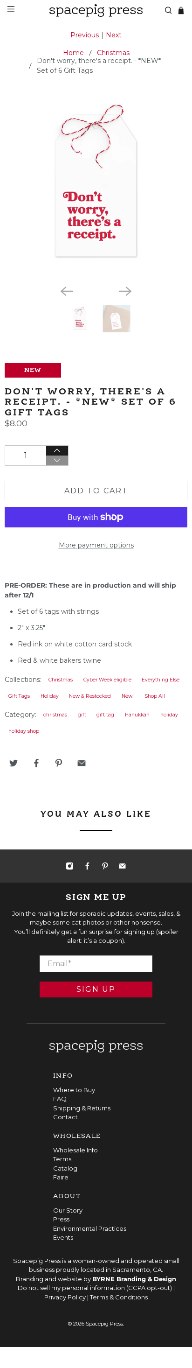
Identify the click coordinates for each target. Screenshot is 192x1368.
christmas (55, 715)
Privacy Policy (65, 1297)
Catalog (65, 1168)
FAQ (60, 1098)
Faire (61, 1177)
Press (61, 1219)
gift (82, 715)
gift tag (105, 715)
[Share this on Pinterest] (59, 763)
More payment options (96, 545)
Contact (65, 1117)
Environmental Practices (89, 1228)
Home (73, 52)
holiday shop (23, 731)
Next (114, 35)
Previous (84, 35)
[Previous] (67, 291)
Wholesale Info (75, 1150)
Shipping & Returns (81, 1108)
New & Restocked (90, 696)
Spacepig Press (104, 1324)
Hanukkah (137, 715)
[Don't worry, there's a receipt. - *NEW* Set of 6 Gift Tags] (96, 185)
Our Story (67, 1210)
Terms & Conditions (119, 1297)
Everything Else (160, 680)
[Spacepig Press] (96, 10)
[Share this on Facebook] (36, 763)
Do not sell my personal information (71, 1287)
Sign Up (96, 989)
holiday (169, 715)
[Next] (125, 291)
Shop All (154, 696)
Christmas (113, 52)
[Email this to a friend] (81, 763)
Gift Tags (19, 696)
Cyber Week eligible (107, 680)
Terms (62, 1159)
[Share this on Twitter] (13, 763)
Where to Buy (74, 1090)
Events (63, 1237)
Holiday (50, 696)
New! (128, 696)
